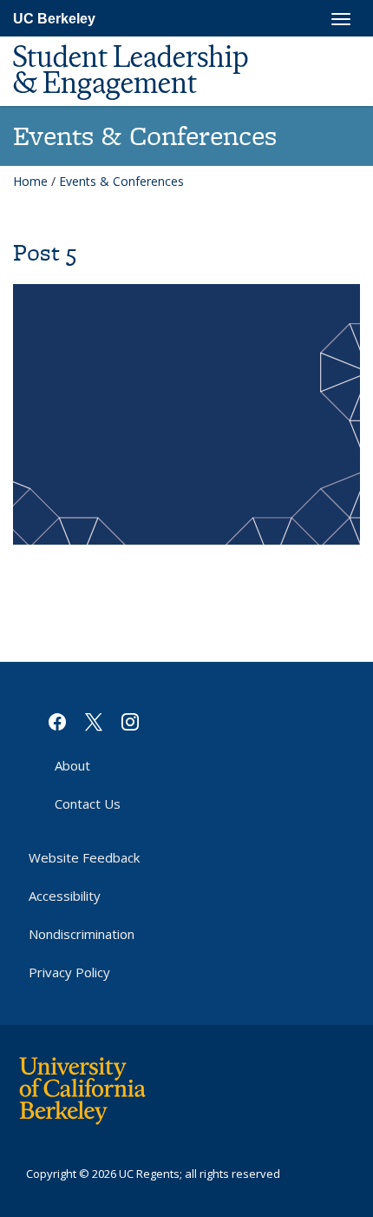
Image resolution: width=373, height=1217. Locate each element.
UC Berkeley (54, 18)
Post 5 (44, 252)
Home (30, 181)
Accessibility (65, 895)
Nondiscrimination (81, 934)
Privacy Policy (69, 972)
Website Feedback (84, 857)
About (72, 765)
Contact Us (88, 803)
